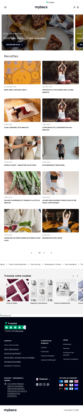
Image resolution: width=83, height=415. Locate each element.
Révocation (67, 344)
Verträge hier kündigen (12, 361)
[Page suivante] (51, 253)
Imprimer (66, 348)
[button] (78, 7)
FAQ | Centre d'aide (11, 345)
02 (44, 253)
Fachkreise (45, 351)
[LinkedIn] (37, 384)
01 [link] (39, 253)
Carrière (44, 347)
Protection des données (68, 354)
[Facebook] (44, 384)
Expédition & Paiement (12, 366)
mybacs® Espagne (47, 356)
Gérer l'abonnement (11, 349)
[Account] (74, 7)
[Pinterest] (48, 384)
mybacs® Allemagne (48, 360)
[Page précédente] (31, 253)
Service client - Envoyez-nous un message (19, 357)
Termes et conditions (70, 359)
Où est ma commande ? (12, 353)
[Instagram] (40, 384)
